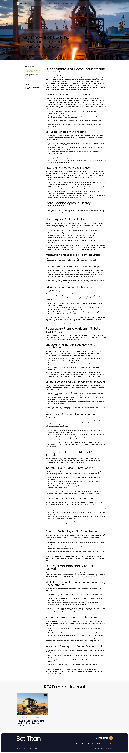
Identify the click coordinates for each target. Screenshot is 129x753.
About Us (97, 748)
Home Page (79, 743)
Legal (111, 748)
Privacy (102, 748)
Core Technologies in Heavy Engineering (31, 75)
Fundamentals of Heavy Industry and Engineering (32, 71)
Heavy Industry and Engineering (32, 32)
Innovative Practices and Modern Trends (32, 83)
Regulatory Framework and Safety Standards (33, 79)
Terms (107, 748)
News (87, 743)
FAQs (92, 743)
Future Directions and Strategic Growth (32, 88)
